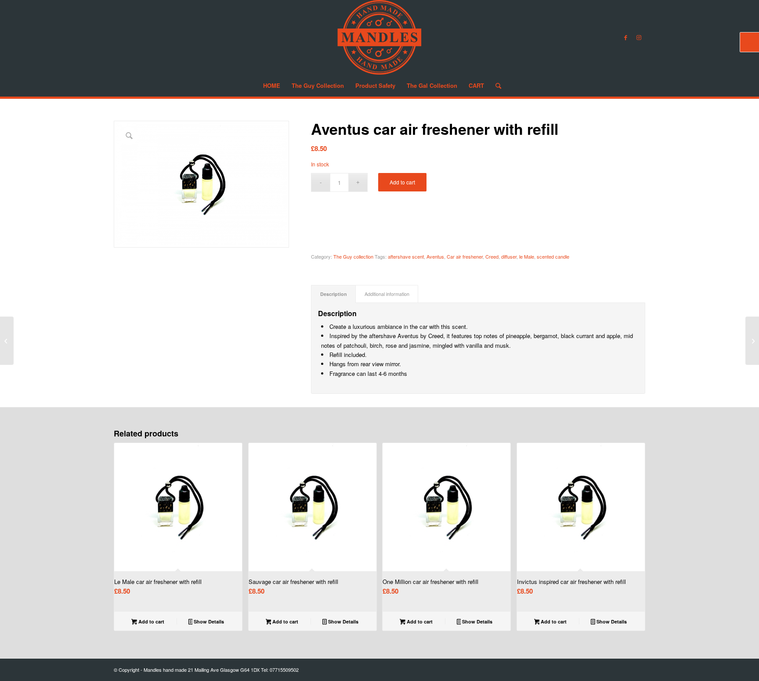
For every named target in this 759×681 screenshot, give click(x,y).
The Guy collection (353, 256)
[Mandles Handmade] (379, 37)
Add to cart (402, 182)
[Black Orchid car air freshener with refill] (7, 341)
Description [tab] (333, 294)
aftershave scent (406, 256)
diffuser (509, 256)
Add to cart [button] (150, 621)
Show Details (208, 621)
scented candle (553, 256)
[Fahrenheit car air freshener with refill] (752, 341)
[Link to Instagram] (638, 37)
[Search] (495, 86)
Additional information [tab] (387, 294)
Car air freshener (465, 256)
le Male (526, 256)
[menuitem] (271, 86)
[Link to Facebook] (625, 37)
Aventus (435, 256)
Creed (492, 256)
